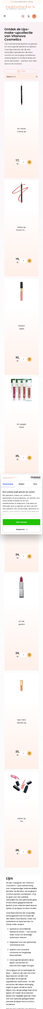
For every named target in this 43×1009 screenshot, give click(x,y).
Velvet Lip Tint (21, 820)
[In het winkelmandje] (29, 162)
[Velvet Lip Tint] (21, 784)
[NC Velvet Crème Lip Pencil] (21, 94)
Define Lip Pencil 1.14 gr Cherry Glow (21, 229)
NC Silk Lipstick (21, 623)
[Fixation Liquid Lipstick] (21, 291)
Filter (23, 71)
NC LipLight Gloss (21, 425)
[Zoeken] (23, 16)
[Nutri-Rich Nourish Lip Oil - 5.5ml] (21, 685)
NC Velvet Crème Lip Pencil (21, 130)
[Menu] (4, 16)
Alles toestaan (21, 522)
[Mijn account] (28, 16)
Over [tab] (35, 484)
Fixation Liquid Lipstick (21, 327)
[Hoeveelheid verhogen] (26, 162)
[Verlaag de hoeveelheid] (21, 162)
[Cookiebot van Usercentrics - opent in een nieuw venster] (30, 477)
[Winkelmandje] (36, 16)
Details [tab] (21, 484)
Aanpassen (20, 529)
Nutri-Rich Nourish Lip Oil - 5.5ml (21, 722)
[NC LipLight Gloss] (21, 390)
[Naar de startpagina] (20, 7)
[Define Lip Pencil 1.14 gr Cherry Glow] (21, 193)
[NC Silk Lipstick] (21, 587)
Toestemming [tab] (8, 484)
